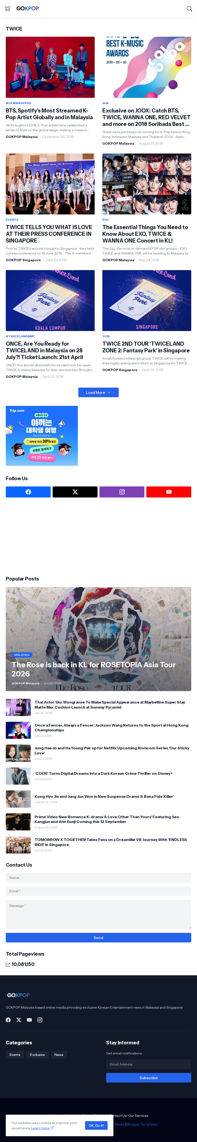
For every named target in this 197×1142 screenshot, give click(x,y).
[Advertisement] (42, 536)
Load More (95, 392)
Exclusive (37, 1055)
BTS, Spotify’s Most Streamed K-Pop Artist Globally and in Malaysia (49, 114)
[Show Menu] (7, 8)
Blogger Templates (142, 1124)
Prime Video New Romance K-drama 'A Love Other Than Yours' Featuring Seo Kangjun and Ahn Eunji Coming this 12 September (107, 819)
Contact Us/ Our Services (128, 1115)
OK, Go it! (96, 1125)
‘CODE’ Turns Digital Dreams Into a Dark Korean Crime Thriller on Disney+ (103, 773)
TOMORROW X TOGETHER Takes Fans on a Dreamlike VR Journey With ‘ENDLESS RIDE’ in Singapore (111, 842)
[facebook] (28, 491)
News (59, 1055)
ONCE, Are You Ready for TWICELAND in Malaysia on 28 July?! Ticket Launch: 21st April (44, 351)
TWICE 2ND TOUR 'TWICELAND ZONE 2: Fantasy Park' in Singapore (146, 347)
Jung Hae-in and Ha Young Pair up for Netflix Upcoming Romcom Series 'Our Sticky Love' (112, 750)
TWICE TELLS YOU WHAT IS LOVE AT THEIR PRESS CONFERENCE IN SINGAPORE (49, 234)
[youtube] (168, 491)
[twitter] (75, 491)
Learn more (40, 1128)
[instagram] (121, 491)
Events (15, 1055)
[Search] (189, 8)
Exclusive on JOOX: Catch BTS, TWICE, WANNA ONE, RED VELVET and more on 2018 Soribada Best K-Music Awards (146, 117)
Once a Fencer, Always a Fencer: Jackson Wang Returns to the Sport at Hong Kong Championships (112, 727)
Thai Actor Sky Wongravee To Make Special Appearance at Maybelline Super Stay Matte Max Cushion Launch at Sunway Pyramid (110, 704)
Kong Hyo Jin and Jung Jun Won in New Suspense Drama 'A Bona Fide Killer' (104, 796)
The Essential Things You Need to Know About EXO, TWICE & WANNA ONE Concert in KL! (145, 234)
